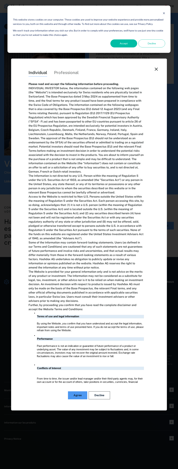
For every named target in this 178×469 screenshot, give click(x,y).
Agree (78, 395)
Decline (152, 43)
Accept (124, 43)
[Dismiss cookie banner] (164, 13)
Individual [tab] (38, 72)
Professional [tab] (66, 72)
